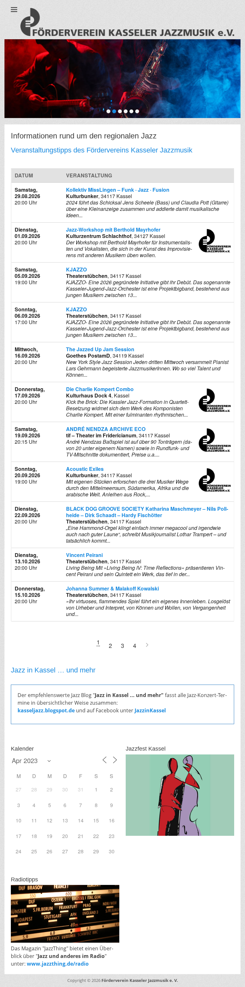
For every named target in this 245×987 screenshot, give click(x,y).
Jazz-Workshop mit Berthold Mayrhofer (113, 229)
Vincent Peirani (84, 555)
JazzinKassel (150, 710)
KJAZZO (76, 269)
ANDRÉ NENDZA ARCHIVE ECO (105, 429)
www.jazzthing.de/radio (58, 963)
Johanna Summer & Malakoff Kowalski (112, 588)
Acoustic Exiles (85, 468)
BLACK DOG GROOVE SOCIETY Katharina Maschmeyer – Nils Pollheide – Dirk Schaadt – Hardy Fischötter (147, 512)
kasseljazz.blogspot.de (47, 710)
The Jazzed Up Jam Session (100, 349)
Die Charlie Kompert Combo (100, 389)
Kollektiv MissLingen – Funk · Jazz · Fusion (117, 189)
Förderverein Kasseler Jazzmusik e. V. (139, 980)
